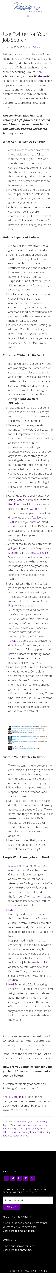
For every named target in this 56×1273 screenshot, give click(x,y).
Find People (15, 504)
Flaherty (13, 914)
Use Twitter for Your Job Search (25, 37)
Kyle (10, 909)
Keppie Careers (28, 7)
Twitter (41, 1088)
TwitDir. (13, 522)
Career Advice (21, 1121)
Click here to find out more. (19, 1230)
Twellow (36, 517)
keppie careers (31, 1128)
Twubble (34, 509)
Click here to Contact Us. (17, 1249)
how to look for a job (26, 1125)
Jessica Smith (16, 865)
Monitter (13, 553)
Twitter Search (24, 500)
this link (41, 962)
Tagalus (13, 640)
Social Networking (38, 1121)
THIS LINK (34, 663)
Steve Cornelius (39, 553)
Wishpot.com (34, 896)
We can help (18, 1110)
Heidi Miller (15, 984)
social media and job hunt (24, 1132)
